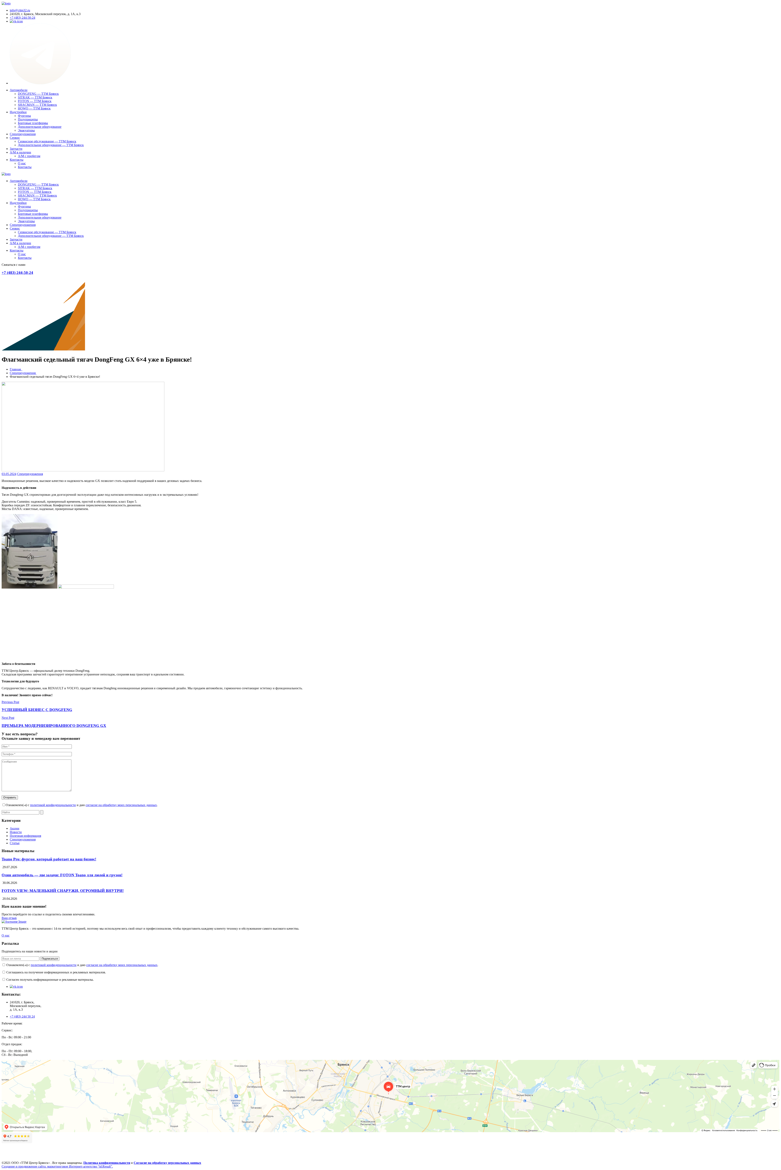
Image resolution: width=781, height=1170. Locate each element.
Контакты (16, 159)
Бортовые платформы (33, 123)
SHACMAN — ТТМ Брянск (37, 104)
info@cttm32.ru (20, 10)
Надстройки (18, 112)
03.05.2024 (9, 474)
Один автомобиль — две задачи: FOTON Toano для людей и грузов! (62, 875)
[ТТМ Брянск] (6, 3)
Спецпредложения (23, 134)
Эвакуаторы (26, 130)
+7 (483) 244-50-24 (22, 17)
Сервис (15, 137)
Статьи (15, 843)
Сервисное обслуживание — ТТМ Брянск (47, 141)
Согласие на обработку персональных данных (167, 1163)
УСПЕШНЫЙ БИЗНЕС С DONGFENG (37, 710)
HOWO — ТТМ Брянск (34, 108)
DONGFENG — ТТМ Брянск (38, 93)
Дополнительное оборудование (39, 126)
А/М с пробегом (29, 156)
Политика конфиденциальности (106, 1163)
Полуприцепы (28, 119)
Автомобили (18, 90)
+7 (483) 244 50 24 (22, 1016)
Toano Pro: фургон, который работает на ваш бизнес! (49, 859)
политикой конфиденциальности (53, 805)
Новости (16, 832)
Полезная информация (25, 835)
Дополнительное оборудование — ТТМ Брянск (51, 145)
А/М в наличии (20, 152)
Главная (16, 369)
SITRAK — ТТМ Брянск (35, 97)
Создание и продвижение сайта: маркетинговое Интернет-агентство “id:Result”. (57, 1166)
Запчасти (16, 148)
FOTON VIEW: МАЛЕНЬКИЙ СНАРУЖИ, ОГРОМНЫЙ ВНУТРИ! (63, 891)
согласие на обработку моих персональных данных (121, 805)
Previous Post (10, 702)
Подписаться (50, 958)
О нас (22, 163)
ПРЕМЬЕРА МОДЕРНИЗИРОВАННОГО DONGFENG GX (54, 725)
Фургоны (24, 115)
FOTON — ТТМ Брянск (34, 101)
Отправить (9, 797)
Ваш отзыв (9, 918)
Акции (14, 828)
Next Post (8, 717)
